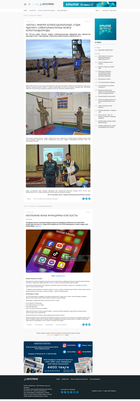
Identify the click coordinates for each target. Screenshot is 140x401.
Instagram (29, 324)
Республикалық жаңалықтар (44, 206)
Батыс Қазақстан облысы (46, 10)
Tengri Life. (38, 226)
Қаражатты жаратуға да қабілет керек (104, 67)
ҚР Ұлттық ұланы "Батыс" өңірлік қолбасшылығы (46, 198)
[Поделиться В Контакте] (89, 199)
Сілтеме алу (29, 219)
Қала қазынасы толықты (103, 79)
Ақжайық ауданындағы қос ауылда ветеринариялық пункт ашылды (105, 126)
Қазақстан (32, 10)
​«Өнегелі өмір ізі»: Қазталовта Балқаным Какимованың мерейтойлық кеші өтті (104, 58)
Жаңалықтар (33, 15)
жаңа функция (49, 324)
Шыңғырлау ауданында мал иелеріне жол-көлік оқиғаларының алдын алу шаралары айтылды (105, 92)
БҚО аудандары (62, 10)
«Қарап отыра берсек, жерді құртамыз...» (103, 106)
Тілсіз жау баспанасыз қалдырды (105, 82)
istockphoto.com (60, 276)
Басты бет (26, 15)
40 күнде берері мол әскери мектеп (105, 96)
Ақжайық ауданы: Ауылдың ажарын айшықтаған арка (105, 122)
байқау (29, 198)
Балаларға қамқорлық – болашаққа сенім (105, 111)
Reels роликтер (39, 324)
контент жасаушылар (61, 324)
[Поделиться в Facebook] (83, 199)
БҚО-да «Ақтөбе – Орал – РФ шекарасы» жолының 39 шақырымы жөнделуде (105, 116)
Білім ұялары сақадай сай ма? (104, 50)
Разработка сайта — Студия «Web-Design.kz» (104, 391)
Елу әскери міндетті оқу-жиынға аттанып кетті (104, 86)
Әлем (25, 10)
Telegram (61, 335)
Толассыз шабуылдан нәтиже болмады (104, 63)
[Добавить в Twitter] (86, 199)
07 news (39, 15)
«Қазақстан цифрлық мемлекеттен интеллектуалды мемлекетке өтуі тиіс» (105, 101)
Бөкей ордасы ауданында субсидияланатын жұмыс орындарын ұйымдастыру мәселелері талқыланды (103, 74)
